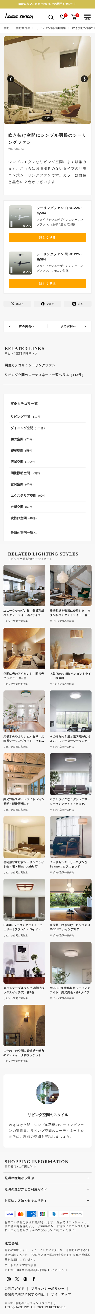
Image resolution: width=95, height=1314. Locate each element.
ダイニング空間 (22, 428)
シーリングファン (42, 365)
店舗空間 (17, 462)
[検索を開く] (51, 17)
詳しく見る (47, 237)
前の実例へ (27, 326)
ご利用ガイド (15, 1288)
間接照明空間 (20, 473)
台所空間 (17, 507)
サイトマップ (61, 1294)
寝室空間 (17, 450)
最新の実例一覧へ (23, 533)
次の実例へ (68, 326)
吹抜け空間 (19, 518)
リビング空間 (20, 416)
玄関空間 (17, 484)
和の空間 (17, 439)
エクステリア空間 (23, 495)
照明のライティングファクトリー (37, 1303)
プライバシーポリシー (48, 1288)
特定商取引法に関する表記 (25, 1294)
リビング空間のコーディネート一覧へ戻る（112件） (45, 375)
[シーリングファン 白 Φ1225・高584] (23, 218)
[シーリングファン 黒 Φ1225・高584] (23, 264)
